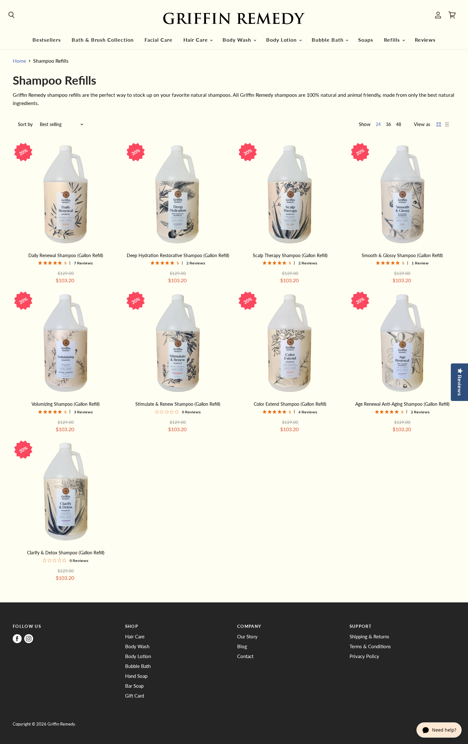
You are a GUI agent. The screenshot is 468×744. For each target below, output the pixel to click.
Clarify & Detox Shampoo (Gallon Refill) (65, 552)
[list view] (447, 124)
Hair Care (196, 40)
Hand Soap (136, 676)
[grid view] (439, 124)
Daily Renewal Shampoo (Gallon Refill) (65, 255)
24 (378, 124)
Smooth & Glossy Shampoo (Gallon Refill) (402, 255)
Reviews (425, 40)
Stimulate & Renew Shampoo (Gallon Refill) (177, 404)
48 (398, 124)
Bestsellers (46, 40)
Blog (242, 646)
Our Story (247, 636)
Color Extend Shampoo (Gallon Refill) (290, 404)
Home (19, 61)
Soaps (365, 40)
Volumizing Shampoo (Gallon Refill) (66, 404)
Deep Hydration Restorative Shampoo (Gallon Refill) (178, 255)
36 (388, 124)
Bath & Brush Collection (103, 40)
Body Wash (237, 40)
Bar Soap (134, 686)
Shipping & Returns (369, 636)
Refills (392, 40)
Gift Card (134, 695)
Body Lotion (282, 40)
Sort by (25, 124)
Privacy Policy (364, 656)
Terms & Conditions (370, 646)
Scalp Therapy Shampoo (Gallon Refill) (290, 255)
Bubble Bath (328, 40)
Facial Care (159, 40)
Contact (245, 656)
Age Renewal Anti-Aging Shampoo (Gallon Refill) (402, 404)
